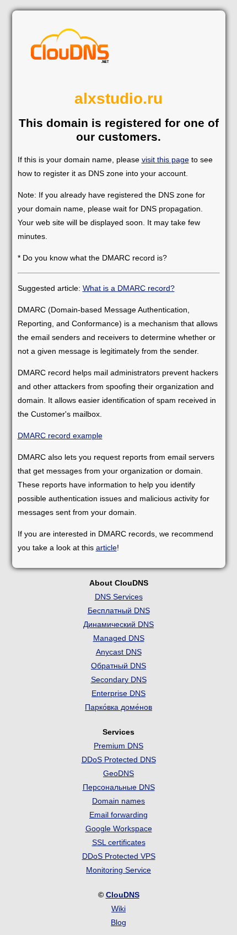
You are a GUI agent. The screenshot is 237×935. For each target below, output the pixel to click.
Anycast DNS (119, 651)
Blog (118, 922)
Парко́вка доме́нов (118, 707)
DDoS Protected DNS (119, 759)
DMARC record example (60, 435)
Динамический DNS (118, 624)
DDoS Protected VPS (118, 856)
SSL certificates (119, 842)
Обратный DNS (118, 665)
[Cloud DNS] (70, 48)
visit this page (165, 159)
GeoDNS (118, 773)
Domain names (118, 800)
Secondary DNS (119, 679)
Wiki (118, 908)
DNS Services (119, 596)
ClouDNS (122, 894)
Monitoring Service (118, 869)
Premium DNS (118, 745)
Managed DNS (118, 638)
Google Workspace (118, 828)
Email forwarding (118, 814)
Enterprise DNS (118, 693)
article (106, 547)
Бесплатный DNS (119, 610)
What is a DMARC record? (129, 288)
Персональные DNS (119, 787)
